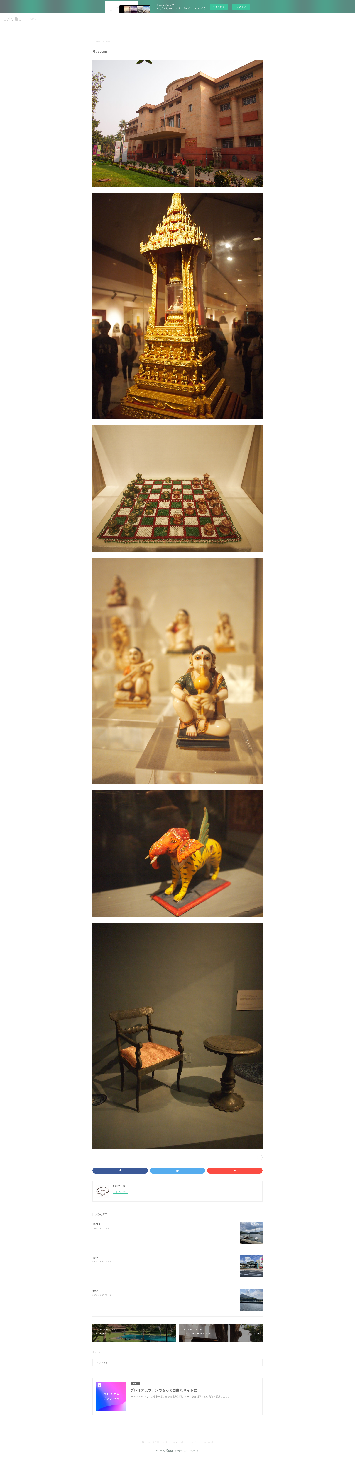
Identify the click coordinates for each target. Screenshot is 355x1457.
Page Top (177, 1432)
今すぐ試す (219, 6)
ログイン (241, 6)
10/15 (96, 1224)
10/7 (95, 1257)
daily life (12, 19)
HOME (32, 19)
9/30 (95, 1291)
